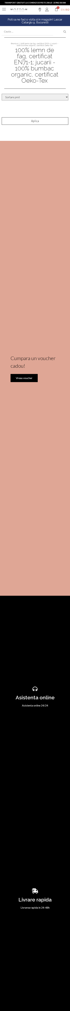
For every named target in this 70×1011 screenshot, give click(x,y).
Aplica (35, 121)
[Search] (64, 31)
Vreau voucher (24, 378)
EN (63, 9)
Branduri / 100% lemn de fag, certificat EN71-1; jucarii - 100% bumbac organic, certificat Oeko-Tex (34, 44)
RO (67, 9)
